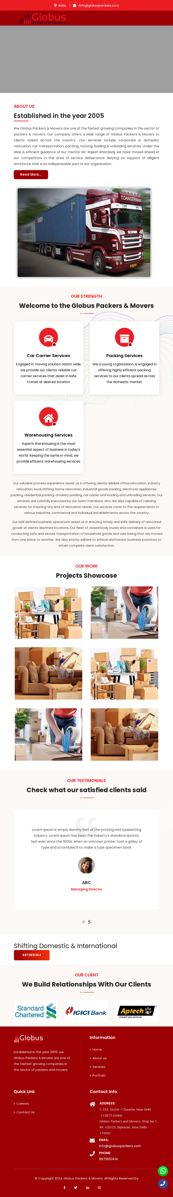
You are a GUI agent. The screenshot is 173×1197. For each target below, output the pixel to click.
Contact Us (25, 1112)
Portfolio (99, 1075)
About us (99, 1058)
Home (97, 1049)
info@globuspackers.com (98, 5)
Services (98, 1067)
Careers (22, 1103)
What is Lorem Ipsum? (60, 594)
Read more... (31, 174)
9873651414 (31, 955)
